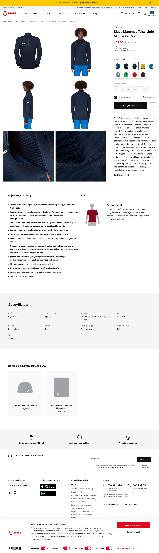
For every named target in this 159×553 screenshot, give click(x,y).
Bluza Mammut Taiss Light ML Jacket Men (61, 21)
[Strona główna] (9, 13)
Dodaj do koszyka (130, 106)
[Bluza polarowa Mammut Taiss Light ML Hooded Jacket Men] (118, 74)
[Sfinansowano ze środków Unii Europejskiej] (152, 13)
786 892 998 (115, 485)
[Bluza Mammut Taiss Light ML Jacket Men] (118, 66)
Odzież (23, 21)
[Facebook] (9, 493)
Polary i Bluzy (33, 21)
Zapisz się (144, 459)
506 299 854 (140, 485)
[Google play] (54, 493)
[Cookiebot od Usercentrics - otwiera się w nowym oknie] (15, 548)
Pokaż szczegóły (123, 548)
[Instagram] (15, 493)
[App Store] (54, 486)
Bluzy (42, 21)
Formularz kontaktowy (111, 504)
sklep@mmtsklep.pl (131, 504)
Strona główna (7, 21)
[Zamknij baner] (155, 523)
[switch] (66, 548)
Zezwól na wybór (134, 532)
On (16, 21)
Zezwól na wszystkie (133, 525)
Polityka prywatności (146, 466)
